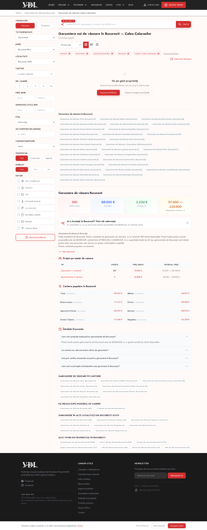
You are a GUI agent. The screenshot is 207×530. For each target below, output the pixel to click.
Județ (18, 44)
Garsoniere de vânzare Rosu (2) (142, 425)
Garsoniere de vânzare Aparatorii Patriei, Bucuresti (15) (83, 124)
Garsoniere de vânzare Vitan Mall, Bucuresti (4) (79, 175)
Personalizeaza (142, 526)
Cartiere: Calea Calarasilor (147, 53)
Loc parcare (28, 208)
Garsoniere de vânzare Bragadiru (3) (109, 425)
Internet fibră (29, 228)
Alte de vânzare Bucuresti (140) (115, 447)
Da (35, 169)
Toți (22, 158)
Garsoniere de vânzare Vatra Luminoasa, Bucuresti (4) (82, 180)
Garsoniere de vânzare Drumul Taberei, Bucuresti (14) (82, 129)
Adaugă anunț (173, 5)
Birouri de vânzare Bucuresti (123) (146, 447)
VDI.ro (18, 13)
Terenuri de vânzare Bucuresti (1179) (151, 442)
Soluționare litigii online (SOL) (147, 490)
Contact (81, 512)
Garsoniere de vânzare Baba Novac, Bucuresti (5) (80, 170)
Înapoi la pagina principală (137, 92)
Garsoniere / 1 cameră (71, 270)
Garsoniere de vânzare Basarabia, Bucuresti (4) (123, 175)
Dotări (19, 176)
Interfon (27, 187)
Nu (49, 169)
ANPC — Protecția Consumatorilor (147, 486)
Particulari (35, 158)
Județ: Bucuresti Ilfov (103, 53)
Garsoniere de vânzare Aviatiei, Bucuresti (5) (123, 170)
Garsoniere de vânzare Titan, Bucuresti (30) (78, 119)
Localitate (21, 56)
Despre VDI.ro (84, 508)
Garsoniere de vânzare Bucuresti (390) (76, 420)
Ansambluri (96, 5)
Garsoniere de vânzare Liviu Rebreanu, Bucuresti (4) (168, 170)
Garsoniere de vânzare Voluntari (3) (75, 425)
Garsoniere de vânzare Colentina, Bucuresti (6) (79, 159)
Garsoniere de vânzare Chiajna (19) (111, 420)
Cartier (20, 68)
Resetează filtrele (35, 237)
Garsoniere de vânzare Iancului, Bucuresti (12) (79, 134)
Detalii (80, 526)
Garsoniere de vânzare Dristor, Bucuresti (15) (171, 124)
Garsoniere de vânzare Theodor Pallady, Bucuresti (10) (82, 139)
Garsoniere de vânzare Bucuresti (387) (76, 408)
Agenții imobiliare (85, 488)
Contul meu (151, 5)
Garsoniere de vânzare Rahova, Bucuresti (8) (78, 149)
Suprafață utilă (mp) (27, 105)
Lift (24, 194)
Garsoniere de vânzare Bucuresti (40, 13)
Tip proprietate (24, 32)
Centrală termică (30, 201)
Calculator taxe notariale (88, 474)
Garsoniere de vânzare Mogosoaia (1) (111, 431)
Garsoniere (82, 53)
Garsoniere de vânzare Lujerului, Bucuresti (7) (120, 149)
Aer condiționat (30, 181)
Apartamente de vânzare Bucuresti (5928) (77, 442)
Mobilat (20, 165)
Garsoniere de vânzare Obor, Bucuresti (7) (160, 149)
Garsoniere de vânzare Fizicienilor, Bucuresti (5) (128, 165)
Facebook (29, 481)
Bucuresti (124, 53)
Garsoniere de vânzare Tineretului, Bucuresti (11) (122, 134)
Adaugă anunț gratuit (87, 498)
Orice (22, 169)
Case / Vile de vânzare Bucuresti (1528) (116, 442)
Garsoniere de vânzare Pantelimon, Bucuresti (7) (80, 154)
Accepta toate (176, 526)
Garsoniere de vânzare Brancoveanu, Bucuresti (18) (163, 119)
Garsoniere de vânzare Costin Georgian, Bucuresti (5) (82, 165)
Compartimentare (25, 141)
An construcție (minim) (28, 129)
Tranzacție (22, 21)
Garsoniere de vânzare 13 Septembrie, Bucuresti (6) (126, 154)
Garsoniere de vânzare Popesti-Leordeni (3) (149, 420)
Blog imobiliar (84, 484)
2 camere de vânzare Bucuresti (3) (111, 408)
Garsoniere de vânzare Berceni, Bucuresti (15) (129, 124)
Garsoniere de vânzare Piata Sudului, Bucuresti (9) (81, 144)
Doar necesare (159, 526)
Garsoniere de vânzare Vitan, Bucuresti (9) (127, 139)
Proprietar (21, 153)
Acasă (51, 5)
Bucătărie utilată (30, 214)
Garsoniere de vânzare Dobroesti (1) (75, 431)
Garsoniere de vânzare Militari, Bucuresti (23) (118, 119)
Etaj (18, 117)
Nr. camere (21, 81)
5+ (51, 86)
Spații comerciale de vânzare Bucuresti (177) (78, 447)
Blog (131, 5)
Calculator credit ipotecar (89, 469)
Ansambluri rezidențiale (88, 493)
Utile (120, 5)
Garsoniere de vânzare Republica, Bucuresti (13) (129, 129)
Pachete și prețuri (85, 503)
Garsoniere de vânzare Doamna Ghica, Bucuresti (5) (124, 159)
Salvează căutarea (180, 59)
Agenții (109, 5)
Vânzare (64, 5)
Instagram (29, 485)
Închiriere (80, 5)
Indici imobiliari (84, 479)
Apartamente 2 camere (72, 277)
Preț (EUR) (21, 93)
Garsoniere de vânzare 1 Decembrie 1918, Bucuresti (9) (129, 144)
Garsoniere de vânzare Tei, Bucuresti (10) (164, 134)
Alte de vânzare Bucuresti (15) (177, 447)
